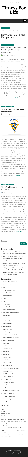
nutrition (10, 432)
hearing (9, 430)
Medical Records (7, 385)
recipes (5, 434)
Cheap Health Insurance (9, 290)
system (25, 434)
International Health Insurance (11, 368)
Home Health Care (7, 365)
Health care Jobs (7, 323)
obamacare (15, 432)
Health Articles (6, 318)
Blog (4, 287)
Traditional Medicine (8, 393)
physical (23, 432)
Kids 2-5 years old (7, 371)
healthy (4, 430)
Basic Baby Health (7, 284)
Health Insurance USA (8, 340)
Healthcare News (7, 349)
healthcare (17, 427)
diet (21, 423)
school (15, 434)
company (24, 421)
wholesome (3, 436)
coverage (12, 423)
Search (4, 241)
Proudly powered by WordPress (11, 452)
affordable (10, 419)
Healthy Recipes (7, 357)
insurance (16, 430)
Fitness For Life (14, 10)
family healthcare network (21, 425)
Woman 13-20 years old (9, 396)
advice (6, 419)
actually (2, 419)
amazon (14, 419)
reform (9, 434)
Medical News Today (8, 382)
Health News (6, 343)
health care (24, 427)
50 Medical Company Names (12, 187)
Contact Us (4, 411)
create (15, 423)
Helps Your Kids (7, 362)
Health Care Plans (7, 326)
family (2, 425)
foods (2, 427)
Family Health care (7, 295)
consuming (4, 423)
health (9, 427)
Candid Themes (18, 454)
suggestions (20, 434)
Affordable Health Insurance (10, 282)
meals (2, 432)
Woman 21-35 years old (9, 399)
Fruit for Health (7, 304)
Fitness (4, 298)
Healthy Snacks (7, 360)
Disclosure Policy (5, 413)
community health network (16, 421)
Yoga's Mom (6, 402)
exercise (24, 423)
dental (19, 423)
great (5, 427)
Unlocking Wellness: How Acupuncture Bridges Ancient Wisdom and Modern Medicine (13, 258)
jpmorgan (23, 430)
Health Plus (6, 346)
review (12, 434)
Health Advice (6, 315)
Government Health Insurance (11, 312)
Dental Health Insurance (9, 293)
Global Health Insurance (9, 309)
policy (2, 434)
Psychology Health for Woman (11, 390)
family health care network (9, 425)
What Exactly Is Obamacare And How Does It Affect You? (13, 49)
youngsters (8, 436)
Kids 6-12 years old (8, 374)
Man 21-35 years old (8, 376)
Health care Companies (9, 321)
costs (8, 423)
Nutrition (5, 388)
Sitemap (3, 415)
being (18, 419)
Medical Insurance (7, 379)
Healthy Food (6, 354)
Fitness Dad (6, 301)
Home (2, 409)
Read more (18, 98)
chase (9, 421)
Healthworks (6, 351)
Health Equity (6, 332)
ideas (12, 430)
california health (4, 421)
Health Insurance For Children (10, 335)
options (19, 432)
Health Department (8, 329)
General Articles (7, 307)
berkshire (22, 419)
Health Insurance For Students (11, 337)
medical (6, 433)
